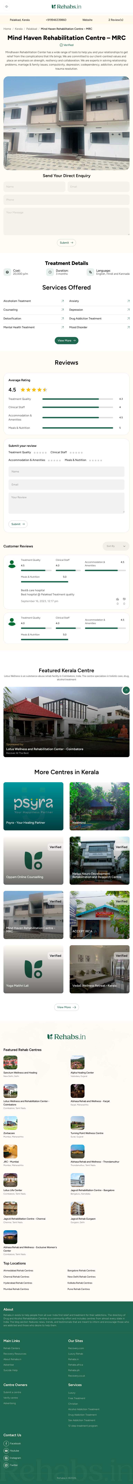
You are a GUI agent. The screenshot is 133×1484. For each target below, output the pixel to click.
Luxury (71, 1392)
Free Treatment (76, 1398)
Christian (73, 1403)
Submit (64, 242)
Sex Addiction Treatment (81, 1420)
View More (64, 340)
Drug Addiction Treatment (82, 1414)
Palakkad (31, 28)
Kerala (19, 28)
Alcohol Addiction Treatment (83, 1409)
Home (7, 28)
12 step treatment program (83, 1425)
